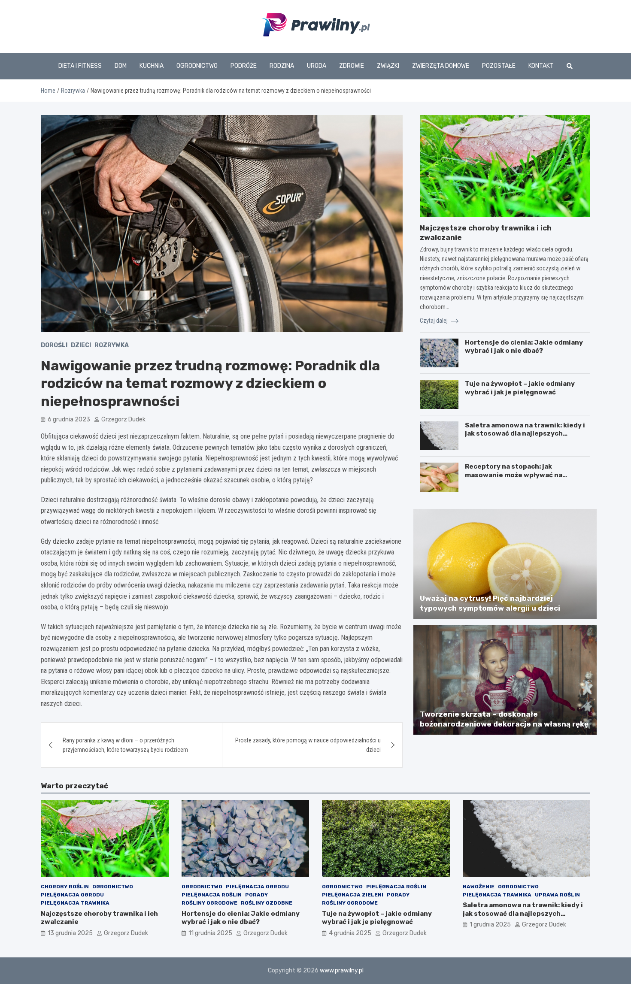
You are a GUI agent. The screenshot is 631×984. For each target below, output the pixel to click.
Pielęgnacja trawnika (75, 903)
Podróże (244, 66)
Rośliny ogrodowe (209, 903)
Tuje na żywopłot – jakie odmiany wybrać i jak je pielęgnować (520, 388)
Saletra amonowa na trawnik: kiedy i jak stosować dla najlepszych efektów (525, 433)
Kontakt (541, 66)
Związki (388, 66)
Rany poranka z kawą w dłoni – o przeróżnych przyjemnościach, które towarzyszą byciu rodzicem (125, 745)
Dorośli (54, 345)
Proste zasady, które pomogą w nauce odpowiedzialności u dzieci (308, 745)
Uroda (316, 66)
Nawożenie (478, 887)
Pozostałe (499, 66)
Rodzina (282, 66)
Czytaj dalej (434, 320)
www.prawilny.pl (342, 970)
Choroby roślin (65, 887)
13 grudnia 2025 (70, 933)
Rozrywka (111, 345)
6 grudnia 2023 (69, 419)
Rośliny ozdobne (266, 903)
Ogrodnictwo (197, 66)
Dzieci (81, 345)
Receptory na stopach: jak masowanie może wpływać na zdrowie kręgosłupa (513, 475)
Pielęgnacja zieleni (352, 895)
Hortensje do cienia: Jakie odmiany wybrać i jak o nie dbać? (524, 347)
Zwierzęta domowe (440, 66)
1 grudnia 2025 (490, 924)
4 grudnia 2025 (350, 933)
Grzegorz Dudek (123, 419)
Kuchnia (152, 66)
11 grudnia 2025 (210, 933)
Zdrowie (351, 66)
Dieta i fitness (80, 66)
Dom (121, 66)
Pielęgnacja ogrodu (72, 895)
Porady (256, 895)
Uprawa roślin (557, 895)
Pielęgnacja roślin (212, 895)
